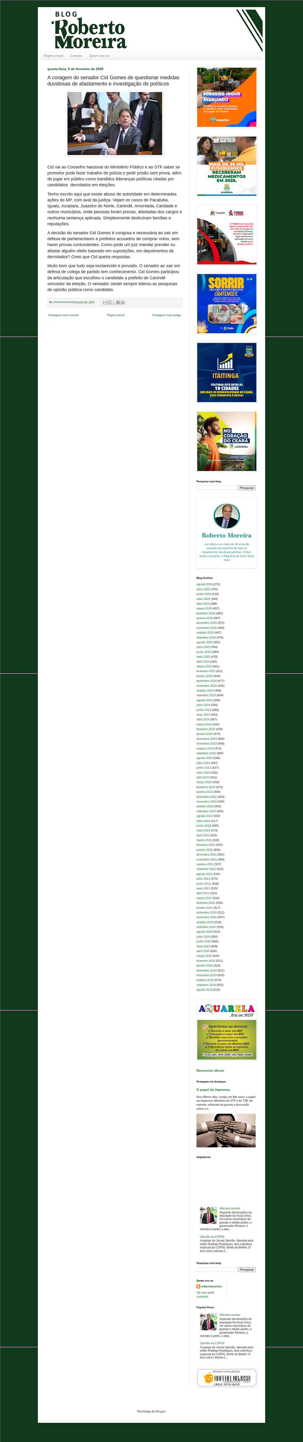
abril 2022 (202, 835)
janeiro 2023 (204, 792)
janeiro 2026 (204, 618)
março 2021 (204, 898)
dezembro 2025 (206, 623)
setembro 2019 (206, 985)
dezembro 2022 (206, 797)
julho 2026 (203, 589)
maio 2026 (203, 599)
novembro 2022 (206, 801)
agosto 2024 (204, 700)
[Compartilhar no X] (113, 302)
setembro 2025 (206, 637)
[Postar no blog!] (109, 302)
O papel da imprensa (213, 1089)
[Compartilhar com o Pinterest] (122, 302)
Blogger (161, 1411)
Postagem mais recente (64, 315)
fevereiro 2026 (205, 613)
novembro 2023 (206, 743)
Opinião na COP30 (212, 1236)
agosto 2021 (204, 874)
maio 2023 (203, 772)
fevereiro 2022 (205, 845)
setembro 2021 (206, 869)
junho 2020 (203, 941)
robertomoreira (211, 1286)
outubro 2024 (205, 690)
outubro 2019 (205, 980)
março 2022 (204, 840)
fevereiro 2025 (205, 671)
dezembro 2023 (206, 739)
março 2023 (204, 782)
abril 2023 (202, 777)
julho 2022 (203, 821)
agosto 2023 (204, 758)
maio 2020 (203, 946)
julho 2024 (203, 705)
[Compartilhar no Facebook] (118, 302)
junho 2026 (203, 594)
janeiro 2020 (204, 965)
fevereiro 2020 (205, 961)
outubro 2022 (205, 806)
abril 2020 (202, 951)
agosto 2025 (204, 642)
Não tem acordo (229, 1208)
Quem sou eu (99, 56)
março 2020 (204, 956)
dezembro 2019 (206, 970)
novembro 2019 (206, 975)
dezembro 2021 (206, 854)
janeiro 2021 (204, 908)
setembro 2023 (206, 753)
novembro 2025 (206, 628)
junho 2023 (203, 767)
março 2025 (204, 666)
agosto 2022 (204, 816)
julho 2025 (203, 647)
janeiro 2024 (204, 734)
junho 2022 (203, 825)
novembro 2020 (206, 917)
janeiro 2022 (204, 850)
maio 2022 (203, 830)
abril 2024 (202, 719)
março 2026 (204, 608)
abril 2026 (202, 603)
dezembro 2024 (206, 681)
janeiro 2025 (204, 676)
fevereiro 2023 (205, 787)
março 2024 (204, 724)
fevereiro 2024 (205, 729)
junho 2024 (203, 710)
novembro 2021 (206, 859)
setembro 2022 (206, 811)
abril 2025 (202, 661)
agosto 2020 (204, 931)
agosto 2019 (204, 989)
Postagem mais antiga (166, 315)
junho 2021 (203, 883)
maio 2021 (203, 888)
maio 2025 (203, 656)
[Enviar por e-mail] (104, 302)
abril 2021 (202, 893)
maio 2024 (203, 714)
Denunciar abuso (210, 1070)
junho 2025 (203, 652)
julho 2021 (203, 878)
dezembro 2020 (206, 912)
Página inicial (53, 56)
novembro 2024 (206, 686)
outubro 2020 (205, 922)
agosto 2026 (204, 584)
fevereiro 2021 (205, 903)
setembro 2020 (206, 927)
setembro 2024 (206, 695)
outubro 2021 (205, 864)
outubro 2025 (205, 632)
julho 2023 (203, 763)
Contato (76, 56)
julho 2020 (203, 936)
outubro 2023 (205, 748)
